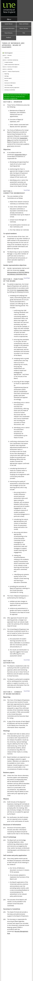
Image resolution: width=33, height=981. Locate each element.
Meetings (6, 76)
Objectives (6, 57)
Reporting (6, 73)
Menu (9, 19)
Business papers (8, 78)
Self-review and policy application (11, 87)
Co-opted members (8, 62)
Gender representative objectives (11, 64)
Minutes (6, 80)
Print (24, 33)
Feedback (8, 37)
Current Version (8, 24)
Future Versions (8, 33)
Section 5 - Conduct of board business (11, 71)
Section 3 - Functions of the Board (10, 66)
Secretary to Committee (9, 89)
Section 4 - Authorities (7, 69)
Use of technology (8, 85)
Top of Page (27, 190)
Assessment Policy (20, 154)
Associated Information (9, 28)
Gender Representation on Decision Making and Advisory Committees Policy (18, 272)
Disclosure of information (10, 83)
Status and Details (24, 24)
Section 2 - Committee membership (10, 60)
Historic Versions (24, 28)
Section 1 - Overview (7, 55)
